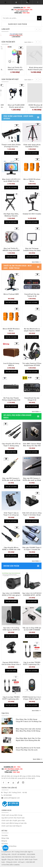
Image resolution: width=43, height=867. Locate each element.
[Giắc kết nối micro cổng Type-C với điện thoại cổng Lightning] (31, 500)
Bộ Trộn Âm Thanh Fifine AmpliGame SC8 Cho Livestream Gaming (11, 400)
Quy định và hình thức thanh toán (13, 818)
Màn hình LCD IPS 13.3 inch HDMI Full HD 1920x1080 (11, 181)
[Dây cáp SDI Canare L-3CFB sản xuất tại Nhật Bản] (11, 466)
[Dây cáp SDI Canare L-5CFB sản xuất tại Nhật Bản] (31, 466)
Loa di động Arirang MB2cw (11, 364)
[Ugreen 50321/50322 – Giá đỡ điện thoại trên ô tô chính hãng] (11, 650)
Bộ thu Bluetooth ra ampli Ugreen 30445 (32, 330)
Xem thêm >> (28, 42)
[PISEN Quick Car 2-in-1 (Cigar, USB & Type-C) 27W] (31, 684)
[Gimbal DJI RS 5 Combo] (31, 201)
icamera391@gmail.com (12, 798)
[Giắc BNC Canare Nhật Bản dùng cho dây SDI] (31, 431)
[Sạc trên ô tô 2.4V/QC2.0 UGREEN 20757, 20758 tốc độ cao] (31, 581)
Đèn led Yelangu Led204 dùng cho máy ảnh (32, 250)
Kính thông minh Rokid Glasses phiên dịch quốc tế (32, 68)
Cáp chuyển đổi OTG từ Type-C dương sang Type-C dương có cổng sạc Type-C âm (11, 447)
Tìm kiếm (5, 835)
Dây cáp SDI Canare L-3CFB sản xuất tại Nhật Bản (11, 480)
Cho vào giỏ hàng (11, 153)
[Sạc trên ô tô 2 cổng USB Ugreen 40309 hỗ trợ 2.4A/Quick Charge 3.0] (11, 615)
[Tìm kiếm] (39, 18)
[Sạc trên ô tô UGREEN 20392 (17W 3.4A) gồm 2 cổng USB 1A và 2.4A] (11, 581)
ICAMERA (16, 865)
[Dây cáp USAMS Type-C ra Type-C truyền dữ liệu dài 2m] (31, 535)
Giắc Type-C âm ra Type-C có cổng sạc (11, 514)
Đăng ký (4, 841)
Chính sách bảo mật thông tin (12, 826)
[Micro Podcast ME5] (11, 282)
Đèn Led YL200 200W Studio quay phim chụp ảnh (11, 106)
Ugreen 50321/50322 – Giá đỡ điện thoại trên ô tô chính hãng (11, 664)
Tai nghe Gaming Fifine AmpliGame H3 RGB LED (31, 365)
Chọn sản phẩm (11, 256)
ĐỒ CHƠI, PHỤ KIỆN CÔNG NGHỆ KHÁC (17, 416)
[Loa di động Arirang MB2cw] (11, 351)
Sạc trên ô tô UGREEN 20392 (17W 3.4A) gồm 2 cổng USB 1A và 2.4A (11, 595)
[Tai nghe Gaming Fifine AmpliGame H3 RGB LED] (31, 351)
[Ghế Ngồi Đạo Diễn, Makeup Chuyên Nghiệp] (11, 201)
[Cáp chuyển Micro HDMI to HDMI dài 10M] (11, 535)
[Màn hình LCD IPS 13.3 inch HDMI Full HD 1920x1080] (11, 167)
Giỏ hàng (5, 843)
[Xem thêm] (36, 262)
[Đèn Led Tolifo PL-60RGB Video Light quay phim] (11, 55)
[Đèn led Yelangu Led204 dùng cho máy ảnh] (31, 236)
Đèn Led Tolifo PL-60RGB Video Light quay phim (11, 68)
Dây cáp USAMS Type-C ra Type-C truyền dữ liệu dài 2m (31, 549)
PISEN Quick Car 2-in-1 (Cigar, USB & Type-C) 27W (32, 699)
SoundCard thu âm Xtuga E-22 (31, 399)
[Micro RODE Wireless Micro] (31, 167)
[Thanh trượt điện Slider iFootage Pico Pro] (11, 132)
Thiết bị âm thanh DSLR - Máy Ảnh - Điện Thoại (18, 267)
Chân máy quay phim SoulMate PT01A (31, 146)
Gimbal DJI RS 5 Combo (32, 214)
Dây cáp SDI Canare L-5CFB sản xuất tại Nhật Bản (32, 480)
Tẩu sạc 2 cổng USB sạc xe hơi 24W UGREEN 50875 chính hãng (32, 630)
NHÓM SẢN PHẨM (11, 566)
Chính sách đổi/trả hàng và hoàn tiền (14, 823)
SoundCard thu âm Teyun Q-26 (31, 295)
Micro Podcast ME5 (11, 294)
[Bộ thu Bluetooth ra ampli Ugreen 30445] (31, 316)
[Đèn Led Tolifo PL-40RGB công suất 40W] (11, 236)
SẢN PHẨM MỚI (8, 42)
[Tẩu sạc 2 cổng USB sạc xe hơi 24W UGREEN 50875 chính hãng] (31, 615)
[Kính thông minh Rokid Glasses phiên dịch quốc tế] (32, 55)
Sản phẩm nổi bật (10, 79)
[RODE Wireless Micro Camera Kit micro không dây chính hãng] (32, 93)
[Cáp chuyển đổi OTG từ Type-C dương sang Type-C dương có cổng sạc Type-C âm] (11, 431)
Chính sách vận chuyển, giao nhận (13, 820)
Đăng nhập (5, 838)
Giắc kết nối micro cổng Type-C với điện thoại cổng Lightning (31, 515)
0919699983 (8, 795)
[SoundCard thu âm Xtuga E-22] (31, 385)
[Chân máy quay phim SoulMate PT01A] (31, 132)
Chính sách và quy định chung (12, 815)
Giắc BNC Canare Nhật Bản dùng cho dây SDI (32, 445)
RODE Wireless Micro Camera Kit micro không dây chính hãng (32, 106)
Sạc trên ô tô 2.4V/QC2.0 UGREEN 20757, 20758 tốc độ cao (31, 595)
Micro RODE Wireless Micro (31, 180)
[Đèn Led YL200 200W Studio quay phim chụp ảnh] (11, 93)
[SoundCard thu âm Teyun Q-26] (31, 282)
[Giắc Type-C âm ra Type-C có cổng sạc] (11, 500)
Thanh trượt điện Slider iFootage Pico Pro (11, 146)
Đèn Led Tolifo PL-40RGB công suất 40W (11, 249)
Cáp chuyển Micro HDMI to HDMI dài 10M (11, 548)
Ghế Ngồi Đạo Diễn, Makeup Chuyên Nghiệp (11, 216)
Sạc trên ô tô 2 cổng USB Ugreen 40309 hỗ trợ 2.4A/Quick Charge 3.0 (11, 631)
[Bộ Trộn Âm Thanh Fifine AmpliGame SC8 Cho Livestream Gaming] (11, 385)
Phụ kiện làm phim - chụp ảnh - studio (19, 117)
